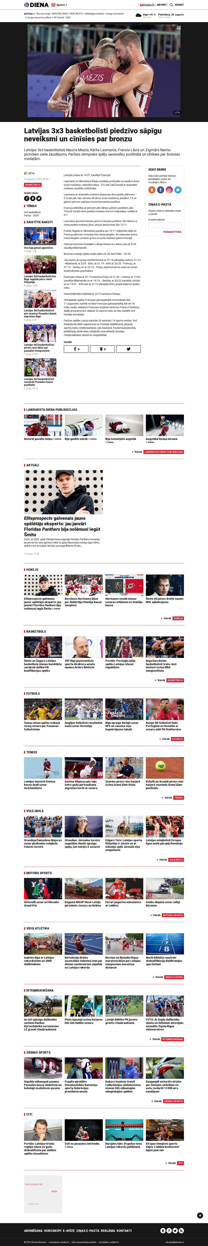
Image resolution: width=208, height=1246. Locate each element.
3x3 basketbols (32, 212)
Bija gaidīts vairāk (81, 438)
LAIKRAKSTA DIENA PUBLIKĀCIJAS (51, 410)
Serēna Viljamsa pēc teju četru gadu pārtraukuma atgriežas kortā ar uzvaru (81, 785)
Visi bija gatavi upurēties (38, 247)
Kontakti (124, 1231)
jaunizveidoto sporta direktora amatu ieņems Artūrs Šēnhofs (80, 664)
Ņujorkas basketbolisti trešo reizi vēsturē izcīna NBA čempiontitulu (161, 665)
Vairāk (138, 451)
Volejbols (35, 811)
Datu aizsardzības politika (84, 1242)
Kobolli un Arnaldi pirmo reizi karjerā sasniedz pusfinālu (164, 785)
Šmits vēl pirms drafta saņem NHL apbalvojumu (164, 600)
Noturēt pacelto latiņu (42, 438)
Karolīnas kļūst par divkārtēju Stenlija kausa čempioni (83, 602)
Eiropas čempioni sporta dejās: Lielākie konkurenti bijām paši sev (162, 1147)
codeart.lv (114, 1242)
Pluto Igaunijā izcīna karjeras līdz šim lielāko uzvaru (83, 1021)
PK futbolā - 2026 (62, 17)
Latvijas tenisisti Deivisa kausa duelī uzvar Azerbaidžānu (39, 785)
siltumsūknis (50, 1206)
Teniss (31, 752)
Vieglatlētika (37, 928)
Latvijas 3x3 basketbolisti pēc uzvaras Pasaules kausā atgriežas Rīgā (40, 313)
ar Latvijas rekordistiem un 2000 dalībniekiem (39, 961)
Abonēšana (33, 1231)
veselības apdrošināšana (40, 1196)
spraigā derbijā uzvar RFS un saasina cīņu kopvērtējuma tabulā (122, 726)
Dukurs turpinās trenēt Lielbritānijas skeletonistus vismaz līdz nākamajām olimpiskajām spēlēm (123, 1086)
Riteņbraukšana (40, 990)
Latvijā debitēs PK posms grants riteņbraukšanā (121, 1021)
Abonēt (162, 4)
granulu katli (33, 1204)
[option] (104, 73)
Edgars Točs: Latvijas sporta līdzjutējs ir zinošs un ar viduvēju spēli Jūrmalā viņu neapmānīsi (123, 845)
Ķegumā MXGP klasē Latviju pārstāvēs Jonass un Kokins (83, 903)
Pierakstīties (172, 232)
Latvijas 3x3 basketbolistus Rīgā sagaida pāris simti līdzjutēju (40, 279)
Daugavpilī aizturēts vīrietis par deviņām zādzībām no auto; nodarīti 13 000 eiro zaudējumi (163, 1086)
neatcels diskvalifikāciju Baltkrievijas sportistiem (164, 961)
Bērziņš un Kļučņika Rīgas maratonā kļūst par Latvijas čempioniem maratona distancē (123, 962)
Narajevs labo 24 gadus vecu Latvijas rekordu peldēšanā (123, 1145)
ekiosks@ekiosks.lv (175, 1242)
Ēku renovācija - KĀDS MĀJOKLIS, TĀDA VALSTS (60, 14)
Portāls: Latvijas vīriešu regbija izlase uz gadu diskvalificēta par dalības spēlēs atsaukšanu (40, 1148)
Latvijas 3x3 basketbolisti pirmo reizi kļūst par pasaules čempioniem (39, 347)
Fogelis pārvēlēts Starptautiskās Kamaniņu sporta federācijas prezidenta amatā (81, 1086)
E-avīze (69, 1231)
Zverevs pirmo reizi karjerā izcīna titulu (122, 783)
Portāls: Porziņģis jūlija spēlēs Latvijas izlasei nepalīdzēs (120, 664)
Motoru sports (39, 873)
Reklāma (108, 1231)
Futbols (33, 693)
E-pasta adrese (156, 219)
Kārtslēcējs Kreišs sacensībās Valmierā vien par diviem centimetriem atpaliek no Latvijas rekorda (83, 962)
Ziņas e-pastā (87, 1231)
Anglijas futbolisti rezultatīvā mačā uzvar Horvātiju (83, 724)
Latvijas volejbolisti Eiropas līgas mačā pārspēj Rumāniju (164, 842)
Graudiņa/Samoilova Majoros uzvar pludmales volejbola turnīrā (43, 843)
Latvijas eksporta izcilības (39, 17)
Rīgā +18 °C (149, 14)
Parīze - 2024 (31, 215)
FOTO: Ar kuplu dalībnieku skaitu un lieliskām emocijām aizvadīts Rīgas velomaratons (164, 1024)
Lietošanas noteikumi (59, 1242)
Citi (29, 1114)
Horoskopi (52, 1231)
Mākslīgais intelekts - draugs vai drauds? (105, 14)
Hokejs (32, 569)
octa (54, 1191)
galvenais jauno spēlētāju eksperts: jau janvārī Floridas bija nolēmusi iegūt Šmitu (62, 526)
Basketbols (32, 184)
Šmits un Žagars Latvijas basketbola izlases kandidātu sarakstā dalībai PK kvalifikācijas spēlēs (43, 665)
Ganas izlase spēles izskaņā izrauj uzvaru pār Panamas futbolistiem (42, 726)
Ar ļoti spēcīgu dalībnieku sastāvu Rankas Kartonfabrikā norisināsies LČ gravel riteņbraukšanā (41, 1024)
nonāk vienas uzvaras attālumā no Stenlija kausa (123, 602)
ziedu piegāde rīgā (33, 1184)
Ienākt (179, 4)
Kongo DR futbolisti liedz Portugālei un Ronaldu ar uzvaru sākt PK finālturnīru (163, 726)
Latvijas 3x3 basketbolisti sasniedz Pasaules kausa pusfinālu (39, 382)
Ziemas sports (38, 1052)
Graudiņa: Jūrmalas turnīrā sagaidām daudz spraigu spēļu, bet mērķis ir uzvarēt (82, 843)
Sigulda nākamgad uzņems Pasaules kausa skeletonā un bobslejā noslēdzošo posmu (43, 1085)
